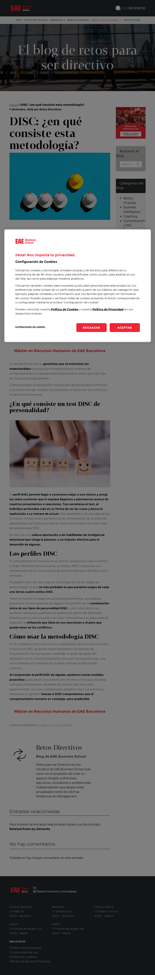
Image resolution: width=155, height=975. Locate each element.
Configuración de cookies (30, 326)
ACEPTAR (124, 327)
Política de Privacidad (107, 309)
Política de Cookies (64, 309)
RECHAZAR (91, 327)
